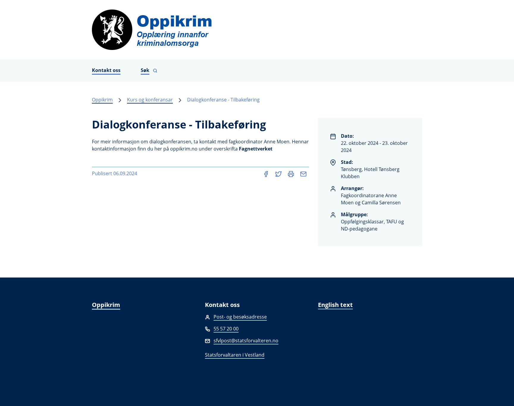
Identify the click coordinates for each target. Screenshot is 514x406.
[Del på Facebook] (266, 173)
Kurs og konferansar (150, 99)
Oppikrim (102, 99)
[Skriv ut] (291, 173)
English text (335, 305)
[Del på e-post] (303, 173)
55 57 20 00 (226, 328)
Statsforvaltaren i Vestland (234, 355)
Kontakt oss (106, 70)
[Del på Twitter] (279, 173)
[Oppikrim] (257, 29)
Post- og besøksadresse (240, 316)
